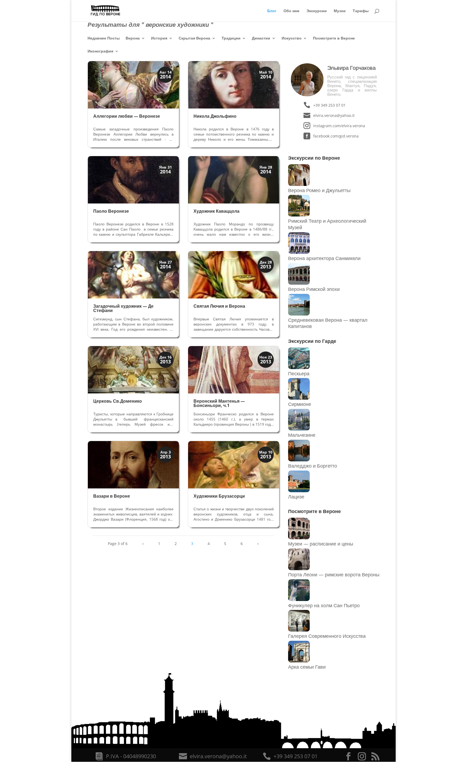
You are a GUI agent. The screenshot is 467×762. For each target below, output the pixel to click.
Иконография (100, 51)
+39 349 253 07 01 (329, 105)
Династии (261, 38)
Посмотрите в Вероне (334, 38)
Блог (271, 11)
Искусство (292, 38)
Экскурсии (316, 11)
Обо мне (291, 11)
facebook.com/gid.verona (336, 136)
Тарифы (361, 11)
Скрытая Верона (194, 38)
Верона (133, 38)
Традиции (231, 38)
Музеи (340, 11)
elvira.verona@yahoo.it (334, 115)
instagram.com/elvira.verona (339, 125)
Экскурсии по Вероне (314, 158)
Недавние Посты (104, 38)
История (159, 38)
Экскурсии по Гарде (312, 341)
